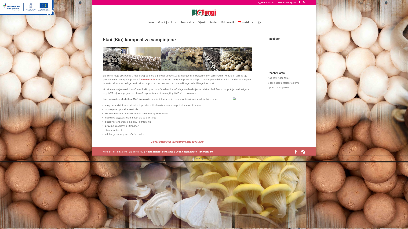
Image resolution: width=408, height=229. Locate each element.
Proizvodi (186, 22)
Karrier (213, 22)
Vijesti (201, 22)
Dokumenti (227, 22)
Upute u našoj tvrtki (278, 87)
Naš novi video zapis (279, 77)
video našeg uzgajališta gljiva (283, 82)
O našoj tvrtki (165, 22)
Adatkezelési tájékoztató (159, 151)
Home (150, 22)
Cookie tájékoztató (186, 151)
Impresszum (206, 151)
